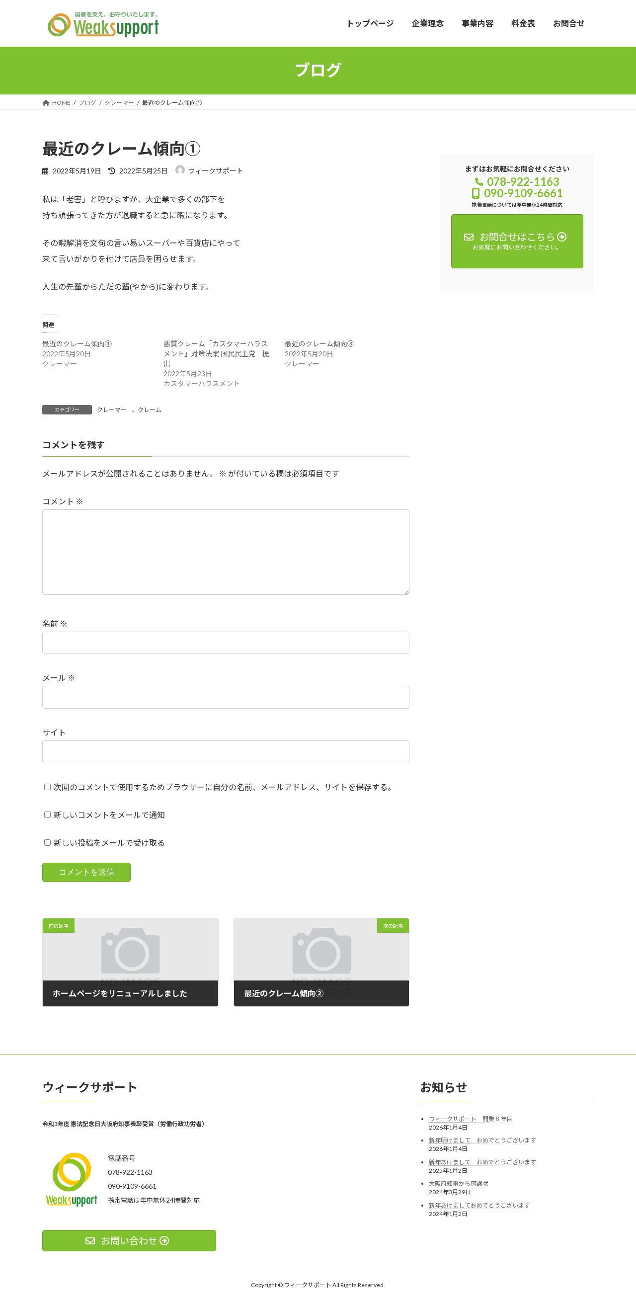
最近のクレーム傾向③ (319, 343)
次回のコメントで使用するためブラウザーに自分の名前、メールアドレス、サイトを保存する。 (225, 787)
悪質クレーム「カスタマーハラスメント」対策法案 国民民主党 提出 (216, 353)
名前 (55, 623)
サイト (54, 732)
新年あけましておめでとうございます (479, 1205)
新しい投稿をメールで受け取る (109, 842)
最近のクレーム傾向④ (77, 343)
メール (59, 677)
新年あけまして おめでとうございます (482, 1162)
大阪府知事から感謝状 (458, 1183)
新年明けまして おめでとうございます (482, 1140)
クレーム (149, 409)
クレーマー (112, 409)
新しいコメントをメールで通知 (109, 814)
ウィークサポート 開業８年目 (470, 1118)
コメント (62, 501)
